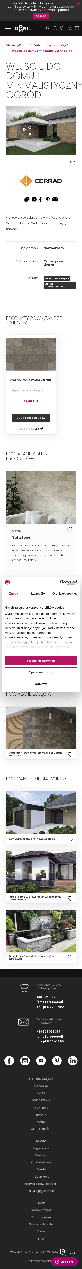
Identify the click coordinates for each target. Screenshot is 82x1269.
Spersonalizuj (38, 672)
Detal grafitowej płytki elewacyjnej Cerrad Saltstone (35, 754)
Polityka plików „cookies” (41, 1184)
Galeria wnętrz (41, 1079)
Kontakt (41, 1141)
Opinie (41, 1203)
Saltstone (21, 537)
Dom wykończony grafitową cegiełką (31, 839)
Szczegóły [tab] (37, 593)
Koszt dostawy (41, 1162)
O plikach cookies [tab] (64, 593)
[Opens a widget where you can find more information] (64, 1262)
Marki (41, 1122)
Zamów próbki (41, 1217)
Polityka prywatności (41, 1191)
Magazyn (41, 1086)
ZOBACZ (41, 16)
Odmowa (41, 684)
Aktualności (41, 1129)
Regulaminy (41, 1148)
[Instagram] (25, 1064)
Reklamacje (41, 1177)
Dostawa (41, 1155)
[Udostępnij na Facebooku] (41, 200)
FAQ (41, 1239)
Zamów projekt (41, 1210)
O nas (41, 1231)
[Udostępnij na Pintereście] (48, 200)
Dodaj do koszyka (31, 418)
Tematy (41, 1115)
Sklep (41, 1093)
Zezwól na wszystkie (41, 660)
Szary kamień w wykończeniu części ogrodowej (31, 957)
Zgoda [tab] (13, 593)
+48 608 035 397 (48, 1032)
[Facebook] (9, 1064)
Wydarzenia (41, 1100)
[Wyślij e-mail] (55, 200)
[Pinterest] (57, 1064)
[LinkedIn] (73, 1064)
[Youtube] (41, 1064)
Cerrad (16, 531)
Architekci (41, 1108)
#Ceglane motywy (57, 278)
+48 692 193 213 (47, 997)
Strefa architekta (41, 1224)
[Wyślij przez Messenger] (34, 200)
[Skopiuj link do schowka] (26, 200)
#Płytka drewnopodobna (55, 285)
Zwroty (41, 1169)
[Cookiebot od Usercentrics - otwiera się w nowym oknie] (60, 582)
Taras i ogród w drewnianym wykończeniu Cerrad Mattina (34, 898)
